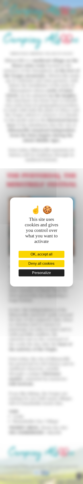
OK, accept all (41, 254)
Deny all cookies (41, 263)
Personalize (41, 273)
